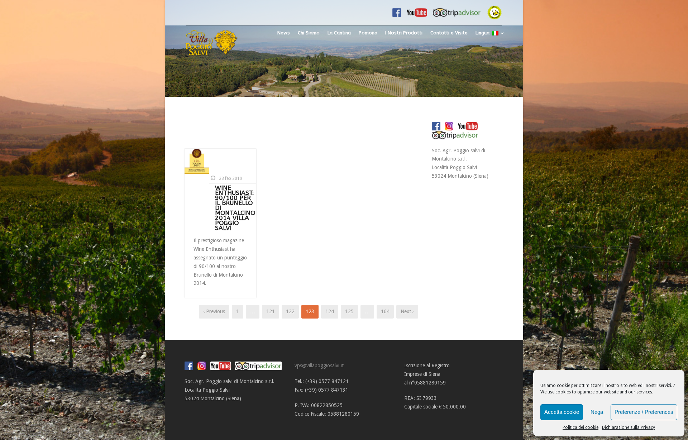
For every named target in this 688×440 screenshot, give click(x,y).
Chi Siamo (309, 32)
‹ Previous (214, 311)
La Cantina (339, 32)
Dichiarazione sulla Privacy (628, 427)
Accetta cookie (561, 412)
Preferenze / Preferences (644, 412)
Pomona (368, 32)
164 (385, 311)
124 (329, 311)
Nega (597, 412)
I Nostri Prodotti (403, 32)
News (283, 32)
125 (349, 311)
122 (290, 311)
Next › (407, 311)
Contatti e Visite (449, 32)
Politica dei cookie (580, 427)
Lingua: (484, 32)
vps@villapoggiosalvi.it (319, 365)
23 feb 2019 (230, 178)
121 (270, 311)
